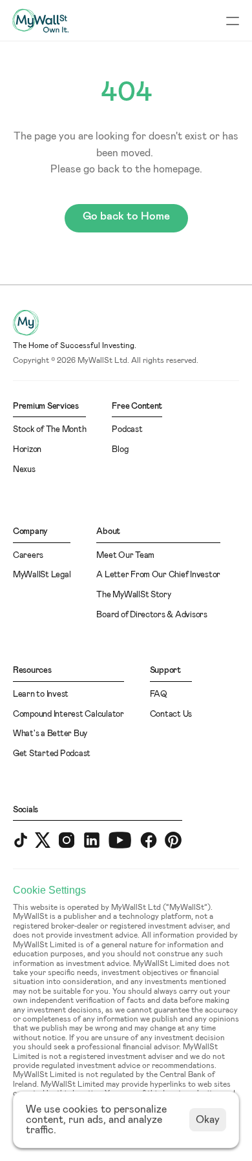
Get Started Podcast (51, 754)
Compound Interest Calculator (68, 714)
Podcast (127, 430)
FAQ (158, 694)
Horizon (27, 450)
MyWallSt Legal (41, 575)
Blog (120, 450)
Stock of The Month (49, 430)
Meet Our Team (125, 555)
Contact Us (171, 714)
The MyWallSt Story (133, 595)
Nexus (24, 470)
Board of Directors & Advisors (151, 615)
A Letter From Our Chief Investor (158, 575)
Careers (28, 555)
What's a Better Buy (50, 734)
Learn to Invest (40, 694)
